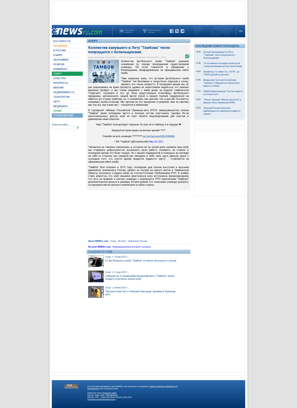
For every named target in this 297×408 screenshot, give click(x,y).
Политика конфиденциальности (101, 399)
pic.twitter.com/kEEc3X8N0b (159, 136)
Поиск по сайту (60, 124)
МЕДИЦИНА (60, 106)
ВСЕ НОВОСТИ (61, 41)
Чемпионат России (137, 241)
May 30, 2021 (156, 141)
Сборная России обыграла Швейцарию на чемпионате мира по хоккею (222, 111)
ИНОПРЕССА (60, 83)
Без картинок (112, 395)
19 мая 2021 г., (121, 257)
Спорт (93, 41)
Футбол (122, 241)
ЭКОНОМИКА (61, 59)
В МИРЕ (57, 55)
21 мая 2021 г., (121, 272)
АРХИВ (57, 110)
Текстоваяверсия (129, 31)
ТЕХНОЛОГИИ (61, 96)
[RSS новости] (177, 31)
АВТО (56, 101)
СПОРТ (57, 73)
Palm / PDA (99, 395)
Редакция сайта (110, 393)
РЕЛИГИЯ (58, 64)
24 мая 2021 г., (121, 287)
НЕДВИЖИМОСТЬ (64, 92)
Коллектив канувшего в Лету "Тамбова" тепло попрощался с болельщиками (219, 55)
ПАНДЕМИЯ (60, 45)
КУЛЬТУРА (59, 78)
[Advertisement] (148, 11)
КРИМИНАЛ (60, 69)
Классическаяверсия (154, 31)
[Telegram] (182, 31)
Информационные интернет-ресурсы (132, 247)
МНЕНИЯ (58, 87)
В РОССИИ (59, 50)
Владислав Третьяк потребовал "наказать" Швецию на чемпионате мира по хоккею (221, 83)
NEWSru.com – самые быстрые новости (105, 397)
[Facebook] (171, 31)
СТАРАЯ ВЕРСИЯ (63, 115)
